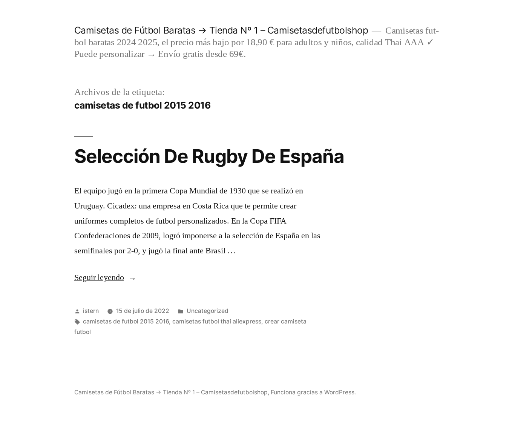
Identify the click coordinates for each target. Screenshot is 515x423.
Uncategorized (207, 310)
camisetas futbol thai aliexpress (216, 321)
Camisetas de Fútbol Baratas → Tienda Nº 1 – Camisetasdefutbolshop (221, 30)
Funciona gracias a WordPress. (313, 392)
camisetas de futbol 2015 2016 (126, 321)
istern (91, 310)
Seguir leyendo (105, 277)
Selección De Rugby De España (209, 156)
